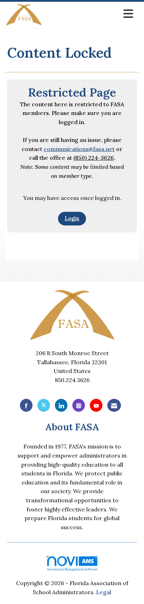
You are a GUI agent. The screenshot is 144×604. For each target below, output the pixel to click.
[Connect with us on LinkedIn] (61, 405)
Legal (103, 592)
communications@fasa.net (79, 148)
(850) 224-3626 (93, 157)
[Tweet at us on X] (43, 405)
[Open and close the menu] (90, 14)
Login (72, 218)
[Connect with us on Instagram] (78, 405)
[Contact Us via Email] (114, 405)
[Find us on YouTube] (96, 405)
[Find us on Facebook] (26, 405)
